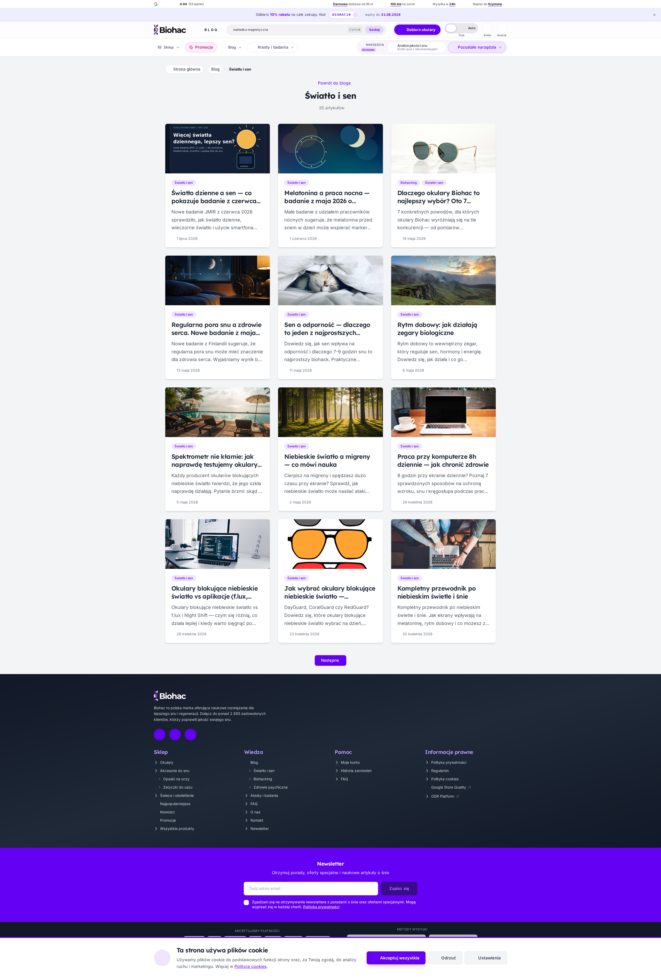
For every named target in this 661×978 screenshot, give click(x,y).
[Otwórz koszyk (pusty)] (502, 28)
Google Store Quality (448, 787)
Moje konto (350, 762)
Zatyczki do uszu (177, 787)
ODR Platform (442, 796)
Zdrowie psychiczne (271, 787)
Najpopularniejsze (175, 803)
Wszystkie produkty (177, 828)
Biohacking (263, 779)
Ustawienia (489, 957)
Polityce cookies (250, 966)
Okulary (166, 762)
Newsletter (259, 828)
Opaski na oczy (176, 779)
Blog (211, 30)
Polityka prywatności (448, 762)
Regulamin (440, 770)
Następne (330, 660)
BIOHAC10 (341, 15)
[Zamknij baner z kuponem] (654, 14)
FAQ (254, 803)
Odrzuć (448, 957)
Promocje (168, 820)
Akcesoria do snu (174, 770)
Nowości (167, 812)
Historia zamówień (356, 770)
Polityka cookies (445, 779)
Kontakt (256, 820)
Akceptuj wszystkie (400, 957)
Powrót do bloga (334, 83)
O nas (255, 812)
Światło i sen (264, 770)
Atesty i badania (264, 795)
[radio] (451, 28)
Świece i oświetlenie (177, 795)
